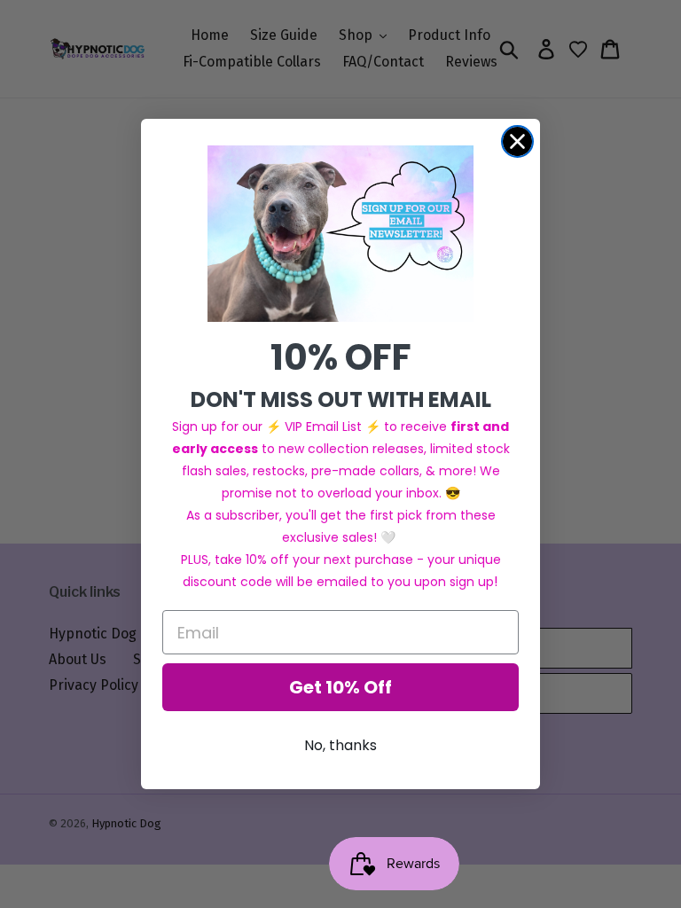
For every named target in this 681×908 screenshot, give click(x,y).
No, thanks (340, 745)
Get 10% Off (340, 687)
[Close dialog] (517, 141)
